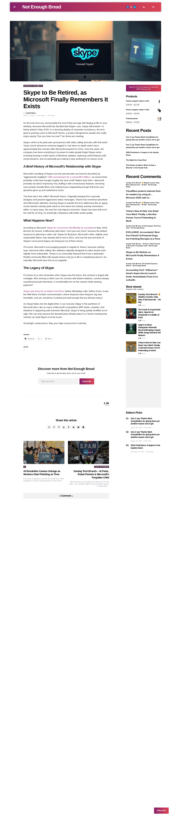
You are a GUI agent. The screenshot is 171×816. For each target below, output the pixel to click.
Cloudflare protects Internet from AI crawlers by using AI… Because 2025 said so (143, 194)
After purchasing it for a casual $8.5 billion (69, 177)
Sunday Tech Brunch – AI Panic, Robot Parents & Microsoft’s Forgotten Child (91, 474)
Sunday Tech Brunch (101, 466)
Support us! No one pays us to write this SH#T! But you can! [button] (143, 88)
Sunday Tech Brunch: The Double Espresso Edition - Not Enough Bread (141, 265)
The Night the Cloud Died (136, 160)
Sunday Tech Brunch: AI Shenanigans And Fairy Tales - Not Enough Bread (143, 227)
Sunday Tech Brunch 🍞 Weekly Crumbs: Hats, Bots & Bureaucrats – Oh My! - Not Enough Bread (143, 185)
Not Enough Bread (41, 6)
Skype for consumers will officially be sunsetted (70, 228)
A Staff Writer (31, 113)
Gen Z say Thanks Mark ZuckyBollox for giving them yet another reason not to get (142, 138)
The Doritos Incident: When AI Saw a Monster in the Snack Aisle (141, 166)
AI (24, 466)
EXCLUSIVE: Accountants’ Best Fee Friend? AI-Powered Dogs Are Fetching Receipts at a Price (143, 235)
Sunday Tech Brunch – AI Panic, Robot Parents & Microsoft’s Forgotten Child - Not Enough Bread (143, 246)
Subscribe (86, 381)
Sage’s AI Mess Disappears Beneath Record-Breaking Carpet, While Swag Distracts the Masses (149, 330)
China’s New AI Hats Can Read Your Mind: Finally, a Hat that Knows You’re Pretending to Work (142, 216)
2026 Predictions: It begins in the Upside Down (142, 153)
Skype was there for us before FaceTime (43, 291)
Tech (40, 85)
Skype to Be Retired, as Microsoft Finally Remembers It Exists (142, 255)
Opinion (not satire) (30, 85)
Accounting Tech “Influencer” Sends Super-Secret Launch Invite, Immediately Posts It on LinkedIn (142, 275)
